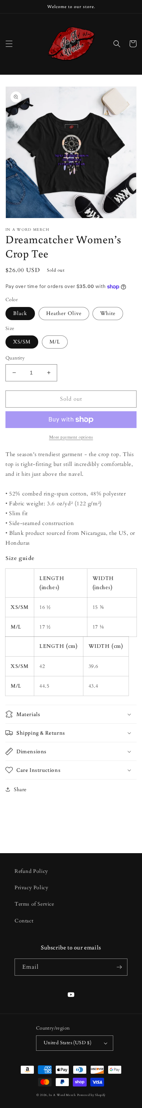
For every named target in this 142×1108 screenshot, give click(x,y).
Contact (24, 920)
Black (20, 313)
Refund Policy (31, 871)
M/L (55, 341)
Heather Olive (64, 313)
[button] (9, 44)
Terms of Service (34, 904)
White (107, 313)
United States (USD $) (67, 1042)
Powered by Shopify (91, 1095)
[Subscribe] (119, 967)
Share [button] (20, 789)
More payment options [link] (71, 437)
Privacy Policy (31, 887)
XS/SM (22, 341)
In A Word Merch (62, 1095)
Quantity (15, 358)
